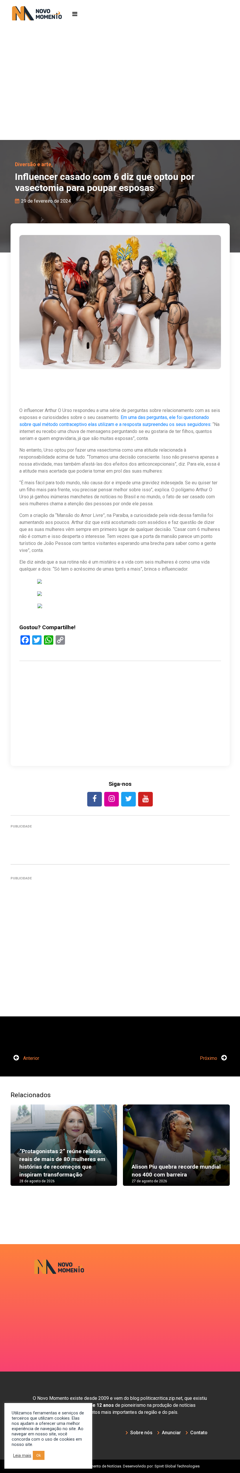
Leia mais (22, 1455)
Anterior (30, 1058)
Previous (19, 1151)
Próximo (209, 1058)
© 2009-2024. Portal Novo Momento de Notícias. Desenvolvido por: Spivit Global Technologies (120, 1466)
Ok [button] (38, 1455)
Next (221, 1151)
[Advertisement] (120, 96)
